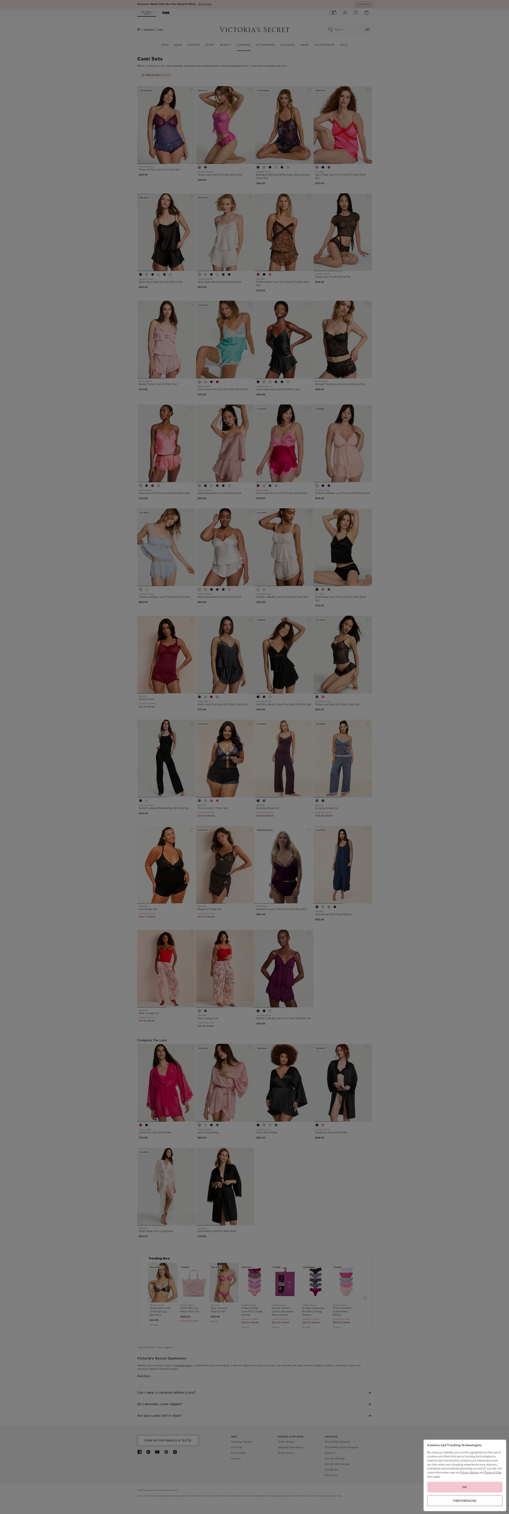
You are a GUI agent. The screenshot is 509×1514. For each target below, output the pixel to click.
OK (464, 1487)
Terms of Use (493, 1472)
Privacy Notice (469, 1472)
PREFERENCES (464, 1500)
